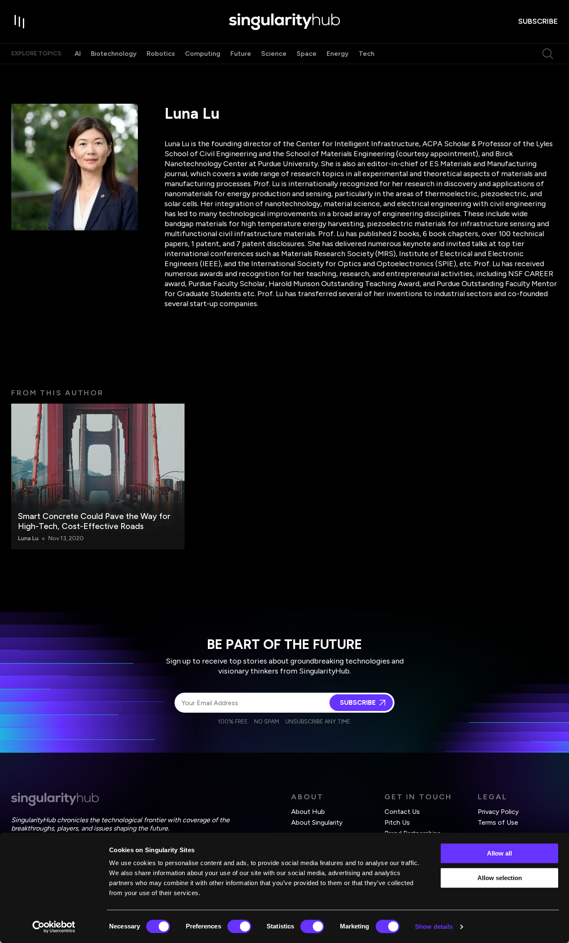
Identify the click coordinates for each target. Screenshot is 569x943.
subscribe (538, 21)
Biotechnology (114, 53)
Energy (338, 53)
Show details (434, 926)
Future (240, 53)
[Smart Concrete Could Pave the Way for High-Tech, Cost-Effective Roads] (98, 476)
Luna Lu (28, 538)
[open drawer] (19, 21)
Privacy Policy (498, 812)
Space (307, 53)
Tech (366, 53)
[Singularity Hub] (284, 21)
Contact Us (402, 812)
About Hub (308, 812)
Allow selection (499, 877)
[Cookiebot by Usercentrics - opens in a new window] (53, 927)
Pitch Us (397, 822)
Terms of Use (498, 822)
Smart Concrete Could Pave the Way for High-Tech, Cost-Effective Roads (94, 521)
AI (78, 53)
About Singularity (316, 822)
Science (274, 53)
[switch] (239, 926)
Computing (202, 53)
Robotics (161, 53)
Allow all (499, 853)
